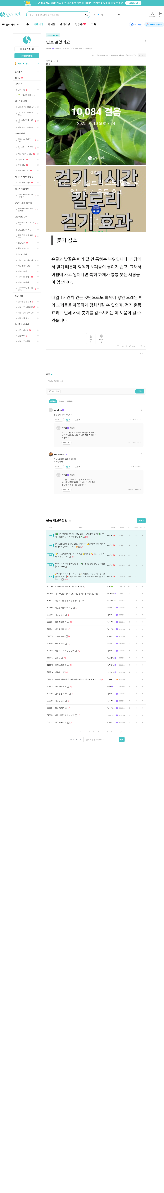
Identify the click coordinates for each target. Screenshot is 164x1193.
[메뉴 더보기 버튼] (145, 40)
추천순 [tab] (53, 401)
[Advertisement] (96, 364)
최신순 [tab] (61, 401)
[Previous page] (71, 731)
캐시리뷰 (138, 24)
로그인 (160, 17)
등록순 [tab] (70, 401)
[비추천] (62, 419)
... (116, 731)
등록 (140, 391)
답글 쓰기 (78, 420)
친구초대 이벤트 (156, 24)
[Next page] (121, 731)
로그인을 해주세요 (27, 56)
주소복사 (142, 55)
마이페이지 (152, 17)
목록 (141, 354)
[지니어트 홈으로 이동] (10, 14)
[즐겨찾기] (69, 520)
